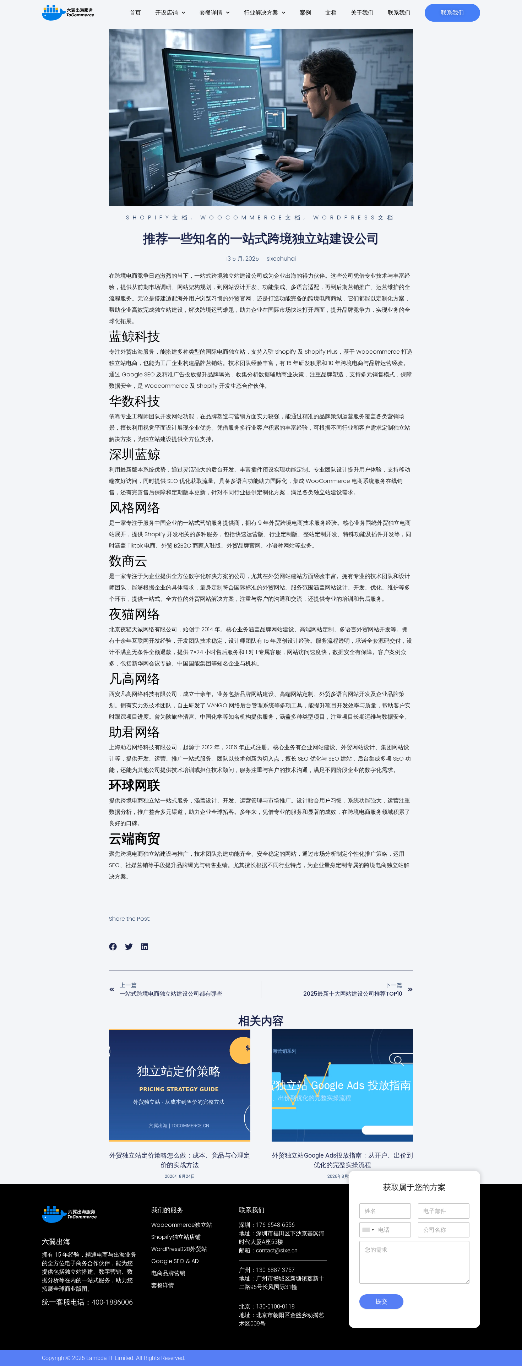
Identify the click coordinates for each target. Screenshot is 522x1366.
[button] (113, 947)
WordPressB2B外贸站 (179, 1249)
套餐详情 (211, 13)
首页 (135, 13)
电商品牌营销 (168, 1273)
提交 (381, 1301)
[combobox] (368, 1230)
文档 (331, 13)
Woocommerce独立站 (181, 1225)
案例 (305, 13)
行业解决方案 (261, 13)
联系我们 (399, 13)
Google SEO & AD (175, 1261)
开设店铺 (166, 13)
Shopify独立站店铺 (176, 1237)
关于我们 (362, 13)
